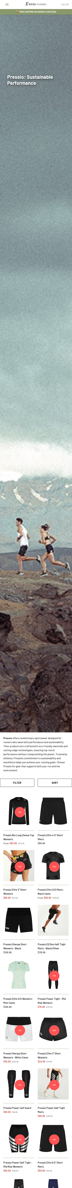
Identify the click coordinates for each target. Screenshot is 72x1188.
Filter (17, 782)
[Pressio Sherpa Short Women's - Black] (18, 920)
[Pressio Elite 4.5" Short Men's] (53, 811)
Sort (55, 782)
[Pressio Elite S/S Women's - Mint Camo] (18, 974)
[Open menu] (7, 4)
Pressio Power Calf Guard (17, 1107)
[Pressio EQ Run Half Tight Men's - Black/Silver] (53, 920)
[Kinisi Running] (36, 4)
